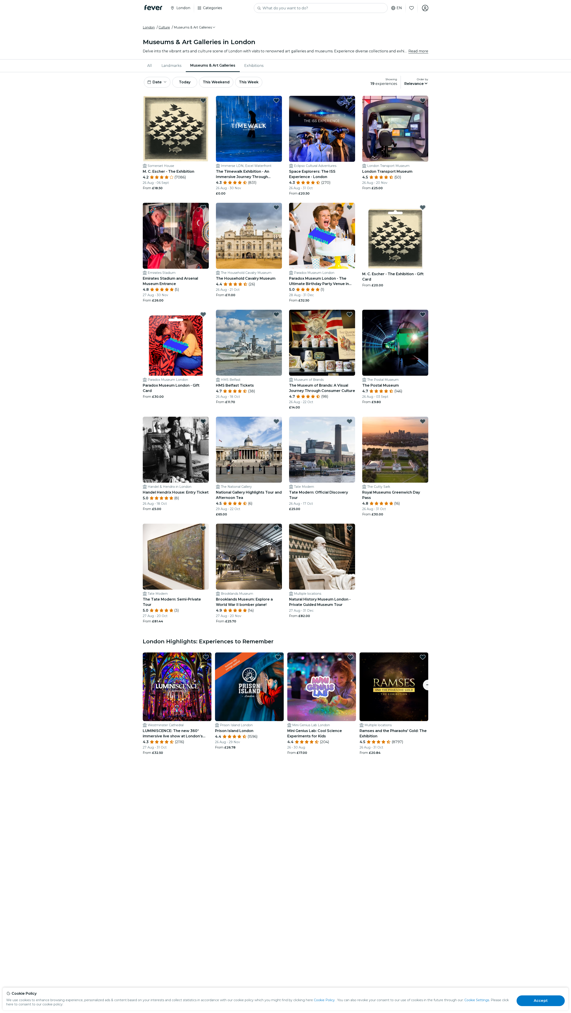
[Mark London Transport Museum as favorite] (423, 100)
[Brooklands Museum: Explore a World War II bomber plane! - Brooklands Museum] (249, 557)
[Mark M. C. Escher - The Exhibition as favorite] (203, 100)
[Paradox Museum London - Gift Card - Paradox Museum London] (176, 343)
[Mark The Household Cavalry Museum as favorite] (276, 207)
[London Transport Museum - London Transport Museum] (395, 129)
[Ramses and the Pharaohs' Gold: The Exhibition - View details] (394, 686)
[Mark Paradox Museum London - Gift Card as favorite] (203, 314)
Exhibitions (253, 66)
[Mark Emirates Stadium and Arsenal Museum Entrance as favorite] (203, 207)
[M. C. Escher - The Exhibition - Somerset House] (176, 129)
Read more (418, 51)
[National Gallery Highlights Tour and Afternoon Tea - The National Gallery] (249, 450)
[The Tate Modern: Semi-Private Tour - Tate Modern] (176, 557)
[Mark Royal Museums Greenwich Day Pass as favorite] (423, 421)
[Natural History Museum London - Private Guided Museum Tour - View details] (322, 557)
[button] (195, 27)
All (149, 66)
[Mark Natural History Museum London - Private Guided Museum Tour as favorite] (349, 528)
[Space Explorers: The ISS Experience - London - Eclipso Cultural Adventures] (322, 129)
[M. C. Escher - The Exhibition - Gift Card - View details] (395, 236)
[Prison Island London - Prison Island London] (249, 686)
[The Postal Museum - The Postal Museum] (395, 343)
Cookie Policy (324, 1000)
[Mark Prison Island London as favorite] (278, 657)
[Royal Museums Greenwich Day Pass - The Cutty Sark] (395, 450)
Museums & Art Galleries (212, 65)
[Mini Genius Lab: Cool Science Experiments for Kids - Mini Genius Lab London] (321, 686)
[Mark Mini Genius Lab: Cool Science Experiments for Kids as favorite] (350, 657)
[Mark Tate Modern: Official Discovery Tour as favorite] (349, 421)
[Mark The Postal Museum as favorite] (423, 314)
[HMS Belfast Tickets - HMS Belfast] (249, 343)
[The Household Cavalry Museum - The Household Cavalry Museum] (249, 236)
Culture (164, 27)
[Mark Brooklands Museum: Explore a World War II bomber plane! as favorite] (276, 528)
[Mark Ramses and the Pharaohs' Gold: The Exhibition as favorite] (423, 657)
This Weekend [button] (216, 82)
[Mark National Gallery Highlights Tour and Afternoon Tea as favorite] (276, 421)
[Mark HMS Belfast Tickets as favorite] (276, 314)
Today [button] (184, 82)
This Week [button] (249, 82)
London (149, 27)
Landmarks (171, 66)
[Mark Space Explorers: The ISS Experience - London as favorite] (349, 100)
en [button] (399, 8)
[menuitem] (150, 65)
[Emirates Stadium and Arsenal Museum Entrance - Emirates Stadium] (176, 236)
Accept (541, 1001)
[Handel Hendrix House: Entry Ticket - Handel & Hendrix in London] (176, 450)
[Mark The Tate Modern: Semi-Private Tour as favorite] (203, 528)
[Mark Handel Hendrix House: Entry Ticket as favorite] (203, 421)
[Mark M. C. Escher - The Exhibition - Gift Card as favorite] (423, 207)
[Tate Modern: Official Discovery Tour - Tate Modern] (322, 450)
